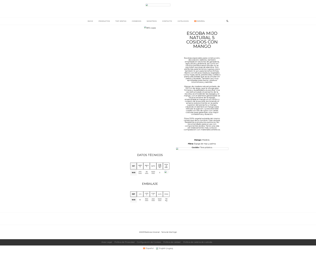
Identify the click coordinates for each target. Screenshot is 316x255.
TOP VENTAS (120, 21)
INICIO (90, 21)
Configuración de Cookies (149, 242)
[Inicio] (158, 5)
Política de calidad (171, 242)
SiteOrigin (173, 232)
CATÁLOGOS (183, 21)
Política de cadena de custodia (197, 242)
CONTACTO (167, 21)
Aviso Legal (106, 242)
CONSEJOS (136, 21)
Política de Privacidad (124, 242)
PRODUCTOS (104, 21)
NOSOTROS (152, 21)
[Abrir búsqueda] (227, 21)
